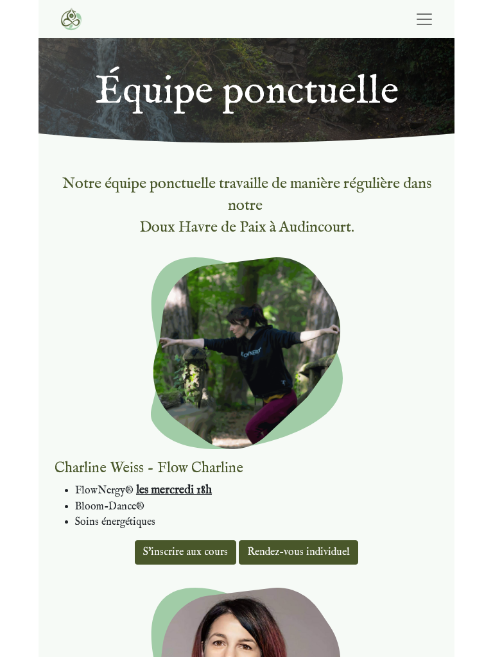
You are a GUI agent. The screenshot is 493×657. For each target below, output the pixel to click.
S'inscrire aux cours (185, 552)
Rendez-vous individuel (298, 552)
